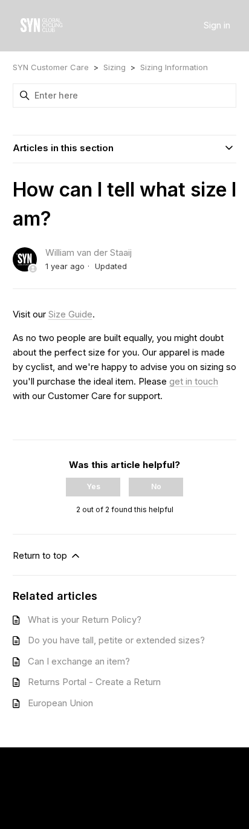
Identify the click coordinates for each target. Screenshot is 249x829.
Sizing (114, 67)
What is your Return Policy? (84, 619)
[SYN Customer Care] (41, 26)
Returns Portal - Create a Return (94, 682)
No (156, 486)
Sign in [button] (217, 25)
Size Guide (70, 314)
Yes (93, 486)
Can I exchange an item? (79, 661)
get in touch (193, 381)
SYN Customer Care (51, 67)
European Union (60, 703)
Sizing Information (174, 67)
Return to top (41, 555)
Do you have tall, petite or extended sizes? (116, 640)
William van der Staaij (88, 252)
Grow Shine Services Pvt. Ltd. (121, 790)
